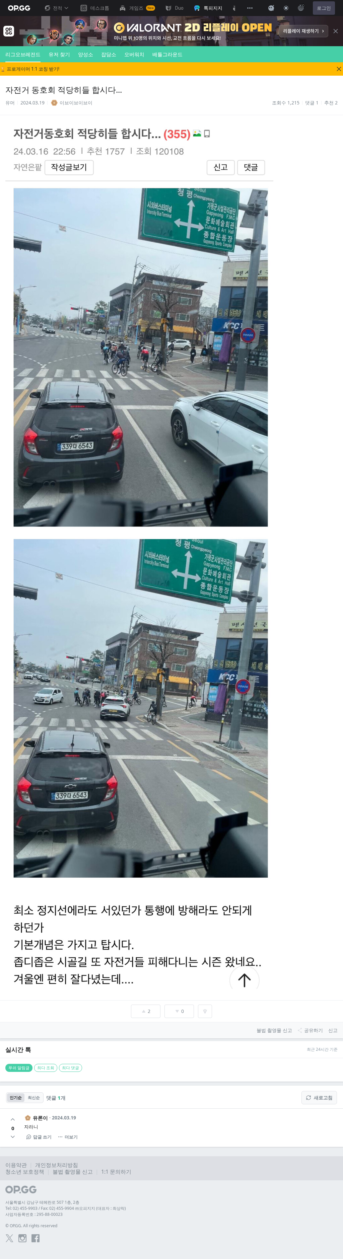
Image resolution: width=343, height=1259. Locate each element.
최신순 (34, 1097)
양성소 (85, 54)
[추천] (12, 1119)
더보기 (71, 1137)
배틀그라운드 (167, 54)
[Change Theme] (286, 8)
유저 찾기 (59, 54)
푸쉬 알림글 (18, 1068)
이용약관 (16, 1165)
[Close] (336, 31)
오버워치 (134, 54)
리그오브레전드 (23, 54)
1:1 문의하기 (116, 1171)
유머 (10, 102)
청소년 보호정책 (24, 1171)
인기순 (16, 1097)
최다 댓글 (70, 1068)
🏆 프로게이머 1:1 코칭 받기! (29, 69)
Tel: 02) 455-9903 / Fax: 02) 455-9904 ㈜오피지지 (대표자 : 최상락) (65, 1208)
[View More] (250, 8)
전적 (57, 8)
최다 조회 (45, 1068)
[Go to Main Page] (19, 8)
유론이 (40, 1117)
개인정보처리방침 (56, 1165)
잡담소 (108, 54)
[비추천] (12, 1137)
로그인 (324, 8)
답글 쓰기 (42, 1137)
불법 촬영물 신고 (73, 1171)
